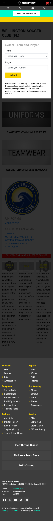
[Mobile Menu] (4, 3)
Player (8, 62)
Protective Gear (11, 397)
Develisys (36, 511)
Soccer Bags (10, 394)
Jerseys (34, 394)
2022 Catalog (26, 465)
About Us (8, 418)
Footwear (6, 365)
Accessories (10, 380)
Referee (34, 380)
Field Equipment (12, 401)
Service (32, 414)
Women (8, 373)
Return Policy (10, 425)
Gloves (34, 390)
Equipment (7, 386)
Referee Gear (10, 405)
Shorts (34, 401)
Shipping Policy (11, 429)
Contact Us (36, 422)
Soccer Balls (10, 390)
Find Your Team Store (26, 13)
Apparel (32, 365)
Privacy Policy (11, 422)
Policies (6, 414)
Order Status (37, 425)
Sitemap (5, 511)
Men (6, 369)
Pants (33, 397)
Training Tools (11, 408)
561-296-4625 (18, 489)
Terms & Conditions (13, 433)
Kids (6, 377)
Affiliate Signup (38, 429)
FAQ (33, 418)
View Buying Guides (26, 445)
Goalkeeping (35, 386)
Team (8, 50)
